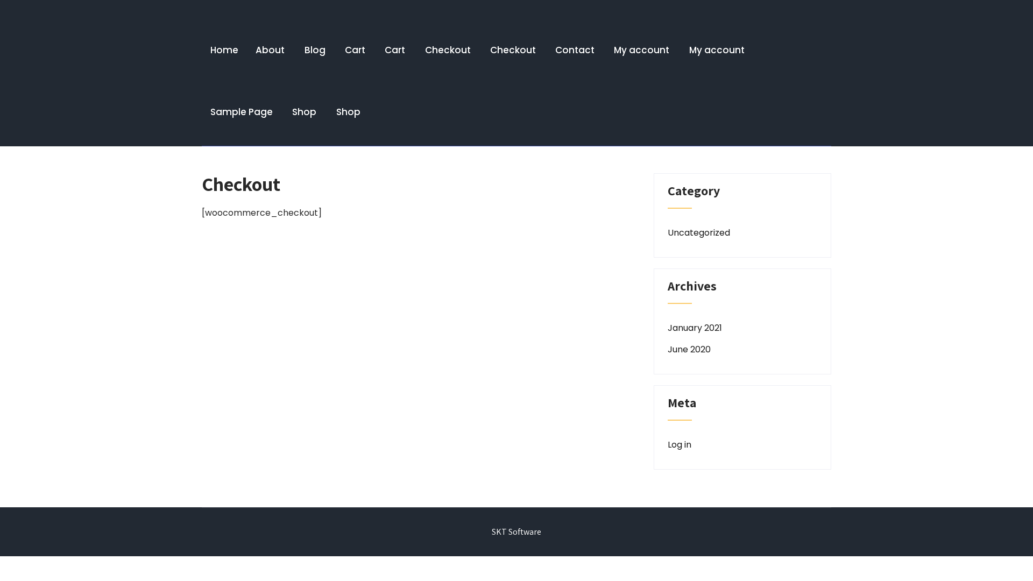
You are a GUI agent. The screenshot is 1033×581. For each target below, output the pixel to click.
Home (224, 50)
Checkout (448, 50)
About (270, 50)
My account (641, 50)
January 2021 (695, 328)
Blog (315, 50)
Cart (355, 50)
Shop (304, 111)
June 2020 (689, 349)
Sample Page (241, 111)
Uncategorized (699, 232)
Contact (575, 50)
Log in (679, 444)
